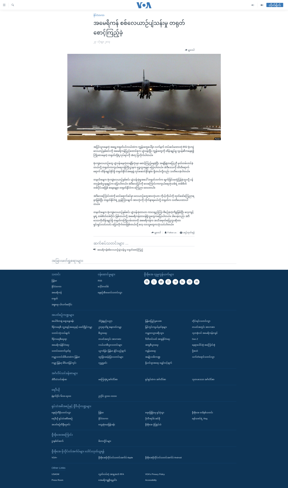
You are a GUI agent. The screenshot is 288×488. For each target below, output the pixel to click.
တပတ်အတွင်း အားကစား (109, 339)
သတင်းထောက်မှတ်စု (61, 351)
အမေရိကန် (57, 292)
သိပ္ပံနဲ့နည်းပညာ (105, 321)
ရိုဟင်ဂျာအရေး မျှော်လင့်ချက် (158, 363)
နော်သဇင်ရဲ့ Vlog (199, 418)
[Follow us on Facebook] (147, 282)
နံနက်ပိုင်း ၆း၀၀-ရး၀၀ (61, 396)
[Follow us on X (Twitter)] (154, 282)
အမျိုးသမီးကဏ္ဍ (152, 357)
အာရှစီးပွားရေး (152, 345)
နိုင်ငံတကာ (98, 15)
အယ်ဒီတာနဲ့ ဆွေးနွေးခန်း (63, 321)
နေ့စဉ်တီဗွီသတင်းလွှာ (61, 412)
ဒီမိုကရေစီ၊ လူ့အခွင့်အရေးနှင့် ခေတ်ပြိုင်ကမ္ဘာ (72, 327)
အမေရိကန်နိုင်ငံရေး (60, 345)
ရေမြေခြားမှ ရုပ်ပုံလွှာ (154, 412)
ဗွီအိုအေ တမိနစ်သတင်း (202, 412)
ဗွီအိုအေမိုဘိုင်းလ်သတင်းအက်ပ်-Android (163, 457)
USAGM (55, 474)
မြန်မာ (54, 280)
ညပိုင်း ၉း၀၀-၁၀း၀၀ (107, 396)
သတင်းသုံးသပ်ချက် (61, 333)
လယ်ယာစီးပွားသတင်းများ (110, 345)
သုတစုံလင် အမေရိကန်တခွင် (205, 333)
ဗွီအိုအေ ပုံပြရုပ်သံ (153, 424)
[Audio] (252, 5)
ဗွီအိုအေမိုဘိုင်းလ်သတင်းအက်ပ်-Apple (115, 457)
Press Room (57, 480)
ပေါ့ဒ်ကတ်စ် (103, 286)
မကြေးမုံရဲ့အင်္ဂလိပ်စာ (108, 379)
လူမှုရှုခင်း (102, 363)
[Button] (190, 50)
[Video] (261, 5)
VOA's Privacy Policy (155, 474)
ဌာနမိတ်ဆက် (58, 441)
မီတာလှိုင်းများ (104, 441)
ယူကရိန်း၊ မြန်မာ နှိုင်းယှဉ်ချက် (112, 351)
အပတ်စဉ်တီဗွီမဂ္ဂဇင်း (61, 424)
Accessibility (151, 480)
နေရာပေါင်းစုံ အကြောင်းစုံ (203, 345)
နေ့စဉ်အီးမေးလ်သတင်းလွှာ (110, 292)
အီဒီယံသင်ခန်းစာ (59, 379)
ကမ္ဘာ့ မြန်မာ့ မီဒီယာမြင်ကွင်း (64, 363)
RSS (100, 280)
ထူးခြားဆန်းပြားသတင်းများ (110, 357)
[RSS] (182, 282)
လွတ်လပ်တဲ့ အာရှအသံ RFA (111, 474)
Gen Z (195, 339)
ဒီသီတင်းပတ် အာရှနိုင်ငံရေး (157, 339)
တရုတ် (55, 298)
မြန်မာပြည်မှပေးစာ (153, 321)
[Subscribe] (197, 282)
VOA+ (54, 457)
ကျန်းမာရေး (150, 351)
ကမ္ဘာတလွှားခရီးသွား (154, 333)
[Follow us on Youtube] (161, 282)
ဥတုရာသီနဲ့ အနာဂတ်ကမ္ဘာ (110, 327)
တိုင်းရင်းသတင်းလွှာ (201, 321)
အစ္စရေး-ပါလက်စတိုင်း (62, 304)
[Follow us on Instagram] (168, 282)
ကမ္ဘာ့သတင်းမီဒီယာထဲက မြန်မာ (66, 357)
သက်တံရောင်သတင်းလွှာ (203, 357)
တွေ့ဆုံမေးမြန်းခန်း (106, 424)
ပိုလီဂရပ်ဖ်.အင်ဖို (152, 418)
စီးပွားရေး (102, 333)
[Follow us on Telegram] (175, 282)
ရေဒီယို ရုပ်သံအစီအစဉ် (62, 418)
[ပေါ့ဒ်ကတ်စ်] (189, 282)
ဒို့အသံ (195, 351)
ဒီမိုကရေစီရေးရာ (59, 339)
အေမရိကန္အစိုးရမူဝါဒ (107, 480)
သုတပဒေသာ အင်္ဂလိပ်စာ (203, 379)
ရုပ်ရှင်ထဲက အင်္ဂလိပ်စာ (155, 379)
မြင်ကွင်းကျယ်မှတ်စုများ (156, 327)
